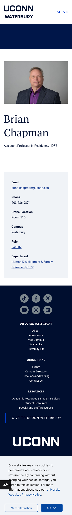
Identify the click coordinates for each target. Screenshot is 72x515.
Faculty (17, 247)
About (36, 330)
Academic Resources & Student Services (36, 398)
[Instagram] (36, 310)
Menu (62, 12)
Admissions (36, 335)
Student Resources (36, 403)
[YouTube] (24, 310)
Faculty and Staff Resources (36, 407)
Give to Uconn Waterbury (36, 418)
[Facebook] (36, 298)
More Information (21, 508)
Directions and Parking (36, 376)
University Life (36, 349)
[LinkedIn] (47, 310)
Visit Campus (36, 339)
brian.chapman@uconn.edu (30, 188)
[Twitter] (47, 298)
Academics (35, 344)
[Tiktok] (24, 298)
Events (36, 366)
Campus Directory (36, 371)
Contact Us (36, 380)
